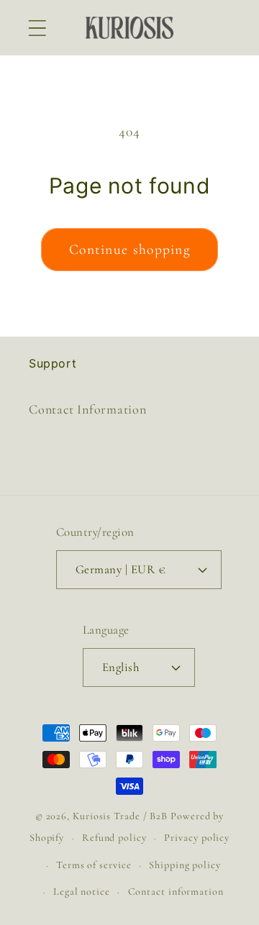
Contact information (176, 891)
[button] (37, 27)
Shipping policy (185, 865)
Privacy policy (197, 837)
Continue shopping (129, 249)
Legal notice (81, 891)
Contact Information (88, 409)
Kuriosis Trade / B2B (122, 816)
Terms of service (94, 865)
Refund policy (114, 837)
